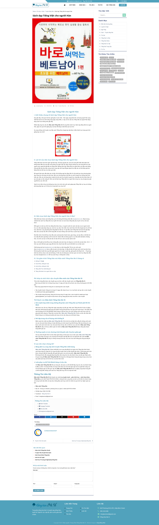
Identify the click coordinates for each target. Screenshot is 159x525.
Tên (34, 483)
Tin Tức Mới (85, 508)
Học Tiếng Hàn (110, 5)
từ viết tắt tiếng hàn (117, 79)
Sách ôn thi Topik (39, 457)
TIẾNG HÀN (107, 72)
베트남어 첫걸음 (40, 261)
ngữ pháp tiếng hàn (110, 66)
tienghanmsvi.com (77, 219)
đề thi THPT (112, 81)
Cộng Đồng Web (101, 522)
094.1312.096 (43, 408)
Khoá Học (82, 5)
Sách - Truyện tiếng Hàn (48, 11)
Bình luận (35, 470)
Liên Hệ (123, 5)
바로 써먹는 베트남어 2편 (42, 266)
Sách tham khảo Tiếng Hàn (42, 455)
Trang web (77, 483)
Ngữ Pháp (103, 29)
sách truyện (104, 70)
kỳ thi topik (121, 61)
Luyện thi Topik (104, 27)
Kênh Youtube (44, 403)
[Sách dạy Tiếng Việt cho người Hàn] (63, 60)
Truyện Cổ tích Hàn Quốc (40, 440)
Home (34, 11)
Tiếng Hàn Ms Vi (46, 393)
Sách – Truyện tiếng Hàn (107, 32)
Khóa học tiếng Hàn (108, 61)
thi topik (121, 70)
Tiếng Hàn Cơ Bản (105, 38)
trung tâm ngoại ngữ (106, 75)
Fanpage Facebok (45, 406)
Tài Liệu (91, 5)
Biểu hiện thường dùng (106, 24)
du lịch (111, 57)
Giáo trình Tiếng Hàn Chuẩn (42, 450)
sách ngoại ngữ (118, 68)
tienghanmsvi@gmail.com (47, 411)
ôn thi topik (104, 81)
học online (121, 59)
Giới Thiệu (72, 5)
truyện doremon (105, 79)
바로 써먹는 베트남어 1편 (42, 263)
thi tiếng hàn (113, 70)
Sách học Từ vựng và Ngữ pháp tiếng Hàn (81, 440)
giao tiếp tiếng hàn (108, 59)
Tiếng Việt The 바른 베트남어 (43, 268)
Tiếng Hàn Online (105, 41)
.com (47, 254)
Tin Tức (100, 5)
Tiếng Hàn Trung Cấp (106, 46)
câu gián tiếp (104, 57)
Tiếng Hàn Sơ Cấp (105, 43)
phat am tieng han (105, 68)
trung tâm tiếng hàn (107, 77)
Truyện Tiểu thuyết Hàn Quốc (43, 452)
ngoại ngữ (108, 64)
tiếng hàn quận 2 (120, 72)
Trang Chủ (69, 508)
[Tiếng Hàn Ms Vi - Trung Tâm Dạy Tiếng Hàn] (40, 5)
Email (55, 483)
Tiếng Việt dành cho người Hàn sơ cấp (46, 271)
